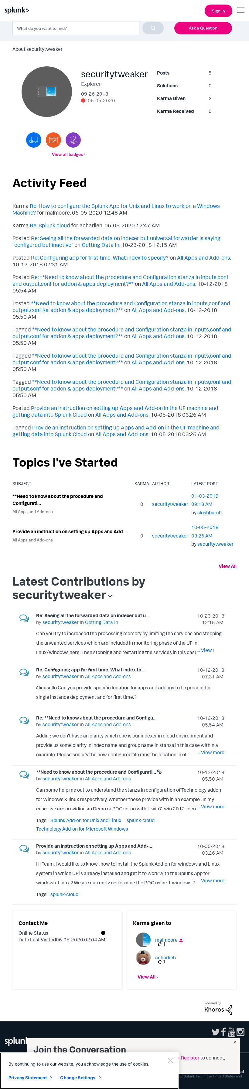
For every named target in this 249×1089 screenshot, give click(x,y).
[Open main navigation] (240, 10)
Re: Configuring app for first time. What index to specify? (100, 257)
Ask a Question (203, 27)
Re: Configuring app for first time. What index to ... (91, 670)
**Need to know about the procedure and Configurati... (57, 499)
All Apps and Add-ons (203, 257)
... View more (210, 650)
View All (228, 566)
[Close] (171, 1060)
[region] (89, 1070)
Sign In (218, 10)
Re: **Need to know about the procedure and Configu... (96, 718)
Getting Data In (100, 244)
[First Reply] (33, 140)
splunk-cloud (141, 820)
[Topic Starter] (53, 140)
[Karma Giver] (73, 140)
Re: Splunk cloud (50, 225)
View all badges (67, 154)
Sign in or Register (180, 1058)
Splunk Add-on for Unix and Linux (85, 820)
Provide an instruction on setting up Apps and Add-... (70, 531)
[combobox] (88, 28)
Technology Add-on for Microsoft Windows (82, 829)
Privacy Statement (28, 1077)
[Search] (153, 28)
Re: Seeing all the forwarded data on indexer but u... (92, 615)
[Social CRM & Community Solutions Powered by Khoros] (218, 1008)
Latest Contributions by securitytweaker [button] (78, 587)
